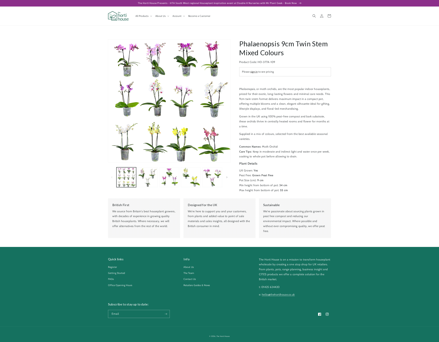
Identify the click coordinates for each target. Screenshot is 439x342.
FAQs (111, 279)
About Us (188, 267)
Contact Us (189, 279)
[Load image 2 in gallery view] (148, 177)
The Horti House (223, 336)
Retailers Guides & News (196, 285)
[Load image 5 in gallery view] (212, 177)
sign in (254, 71)
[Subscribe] (166, 314)
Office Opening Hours (120, 285)
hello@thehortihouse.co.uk (278, 294)
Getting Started (116, 273)
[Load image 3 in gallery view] (169, 177)
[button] (143, 16)
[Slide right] (227, 177)
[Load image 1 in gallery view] (126, 177)
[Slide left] (112, 177)
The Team (188, 273)
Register (112, 267)
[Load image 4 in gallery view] (191, 177)
